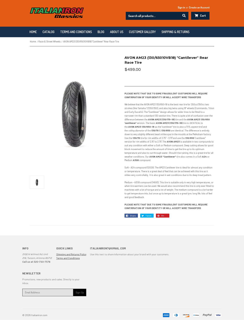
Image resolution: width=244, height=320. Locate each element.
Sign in (181, 7)
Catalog (48, 32)
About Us (116, 32)
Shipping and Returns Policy (71, 254)
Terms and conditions (76, 32)
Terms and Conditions (68, 258)
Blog (101, 32)
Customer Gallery (142, 32)
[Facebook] (128, 217)
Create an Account (199, 7)
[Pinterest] (159, 217)
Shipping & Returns (175, 32)
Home (33, 32)
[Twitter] (143, 217)
